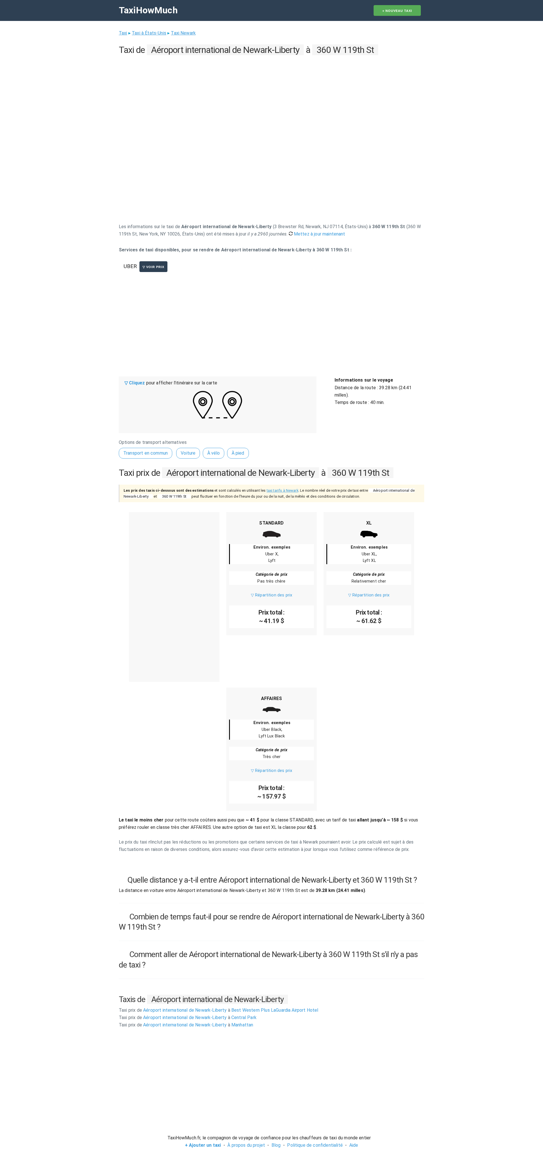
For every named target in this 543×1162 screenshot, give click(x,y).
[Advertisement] (271, 96)
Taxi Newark (183, 33)
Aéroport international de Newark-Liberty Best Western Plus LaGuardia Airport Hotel (218, 1010)
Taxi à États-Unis (149, 33)
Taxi (123, 33)
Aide (353, 1145)
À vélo (213, 453)
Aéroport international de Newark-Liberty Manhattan (186, 1025)
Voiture (188, 453)
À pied (238, 453)
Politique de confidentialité (314, 1145)
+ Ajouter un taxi (203, 1145)
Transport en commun (145, 453)
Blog (276, 1145)
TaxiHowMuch (148, 10)
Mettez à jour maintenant (319, 234)
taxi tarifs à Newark (282, 490)
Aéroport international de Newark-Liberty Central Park (188, 1017)
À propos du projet (246, 1145)
